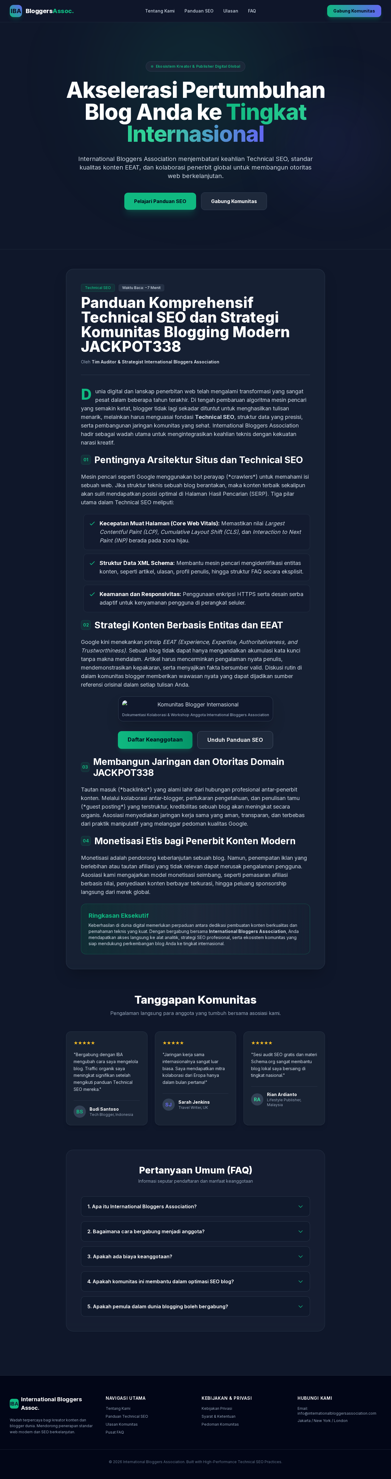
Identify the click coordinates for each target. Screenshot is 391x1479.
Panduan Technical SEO (127, 1416)
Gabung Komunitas (354, 10)
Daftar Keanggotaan (155, 739)
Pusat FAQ (115, 1432)
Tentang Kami (160, 10)
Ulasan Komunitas (122, 1424)
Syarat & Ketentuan (219, 1416)
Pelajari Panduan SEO (160, 201)
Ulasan (230, 10)
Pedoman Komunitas (220, 1424)
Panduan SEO (199, 10)
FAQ (252, 10)
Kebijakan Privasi (217, 1408)
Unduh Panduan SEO (235, 740)
